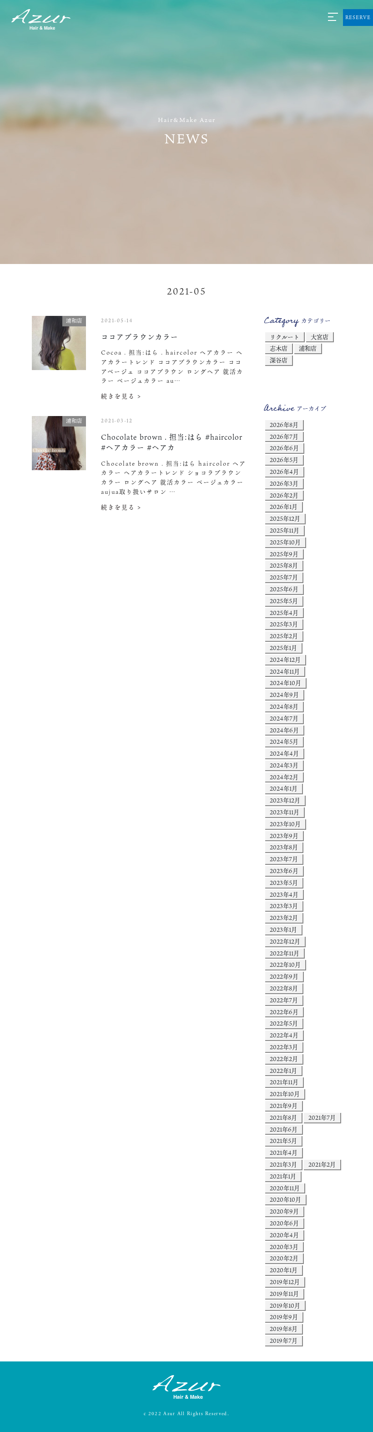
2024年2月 (284, 777)
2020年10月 (285, 1199)
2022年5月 (284, 1023)
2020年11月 (285, 1188)
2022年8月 (284, 988)
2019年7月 (283, 1340)
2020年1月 (283, 1270)
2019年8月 (283, 1328)
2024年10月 (285, 682)
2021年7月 (322, 1117)
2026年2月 (284, 495)
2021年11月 (284, 1082)
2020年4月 (284, 1234)
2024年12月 (285, 659)
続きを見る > (121, 396)
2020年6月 (284, 1223)
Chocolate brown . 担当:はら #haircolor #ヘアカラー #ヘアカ (171, 442)
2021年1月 (283, 1176)
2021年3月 (283, 1164)
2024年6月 (284, 730)
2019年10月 (285, 1305)
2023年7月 (284, 858)
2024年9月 (284, 694)
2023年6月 (284, 870)
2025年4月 (284, 612)
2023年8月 (284, 847)
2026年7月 (284, 436)
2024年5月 (284, 741)
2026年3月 (284, 483)
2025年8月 (284, 565)
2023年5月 (284, 882)
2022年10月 (285, 964)
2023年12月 (285, 800)
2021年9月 (283, 1105)
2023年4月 (284, 894)
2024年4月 (284, 753)
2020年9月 (284, 1211)
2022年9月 (284, 976)
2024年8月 (284, 706)
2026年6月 (284, 447)
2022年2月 (284, 1058)
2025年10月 (285, 542)
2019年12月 (285, 1281)
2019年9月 (284, 1316)
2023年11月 (284, 812)
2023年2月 (284, 917)
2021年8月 (283, 1117)
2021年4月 (283, 1152)
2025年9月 (284, 554)
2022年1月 (283, 1070)
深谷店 (278, 360)
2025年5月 (284, 600)
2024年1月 (283, 788)
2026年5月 (284, 459)
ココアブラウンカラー (139, 336)
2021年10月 (285, 1093)
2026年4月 (284, 471)
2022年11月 (284, 953)
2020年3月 (284, 1246)
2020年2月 (284, 1258)
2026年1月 (283, 506)
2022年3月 (284, 1046)
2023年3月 (284, 905)
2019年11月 (284, 1293)
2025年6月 (284, 589)
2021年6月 (283, 1129)
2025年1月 (283, 647)
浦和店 (308, 348)
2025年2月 (284, 635)
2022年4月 (284, 1035)
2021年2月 (322, 1164)
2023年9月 (284, 835)
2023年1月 (283, 929)
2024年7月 (284, 718)
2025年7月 (284, 577)
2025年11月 (284, 530)
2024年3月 (284, 765)
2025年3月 (284, 624)
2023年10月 (285, 823)
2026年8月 (284, 424)
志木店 (278, 348)
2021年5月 (283, 1140)
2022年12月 (285, 941)
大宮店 (319, 336)
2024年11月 (285, 671)
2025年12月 (285, 518)
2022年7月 (284, 1000)
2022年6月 (284, 1011)
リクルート (284, 336)
